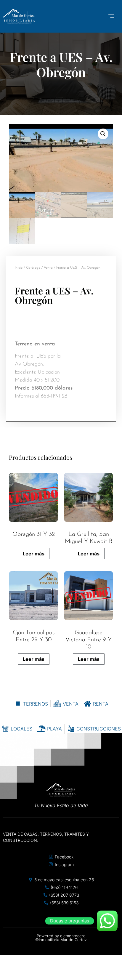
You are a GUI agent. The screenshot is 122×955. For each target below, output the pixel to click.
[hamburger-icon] (111, 16)
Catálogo (33, 268)
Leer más (33, 554)
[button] (103, 134)
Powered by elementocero (61, 935)
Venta (48, 268)
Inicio (19, 268)
